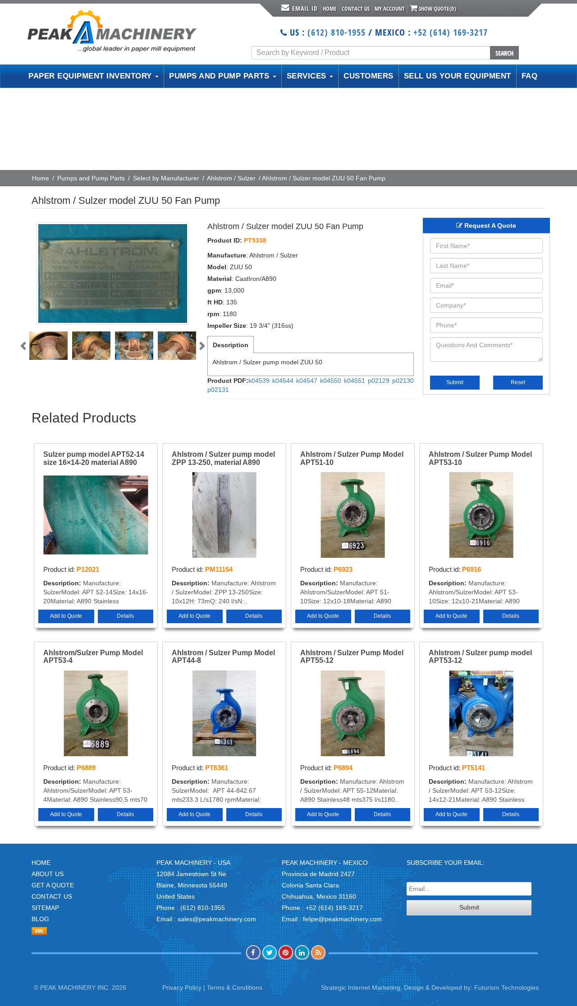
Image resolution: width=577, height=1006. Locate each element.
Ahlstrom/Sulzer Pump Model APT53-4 (93, 657)
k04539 (259, 380)
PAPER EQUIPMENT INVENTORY (91, 76)
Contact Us (356, 9)
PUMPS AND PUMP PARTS (220, 76)
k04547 (306, 380)
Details (125, 616)
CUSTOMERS (368, 76)
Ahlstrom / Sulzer (231, 178)
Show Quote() (436, 9)
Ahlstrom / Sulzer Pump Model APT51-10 (351, 458)
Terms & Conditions (234, 987)
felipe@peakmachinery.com (342, 919)
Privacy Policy (181, 987)
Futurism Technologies (506, 987)
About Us (48, 873)
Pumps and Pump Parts (91, 178)
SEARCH (504, 53)
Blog (40, 919)
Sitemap (45, 907)
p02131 (218, 389)
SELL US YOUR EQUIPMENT (457, 76)
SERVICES (308, 76)
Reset (518, 382)
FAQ (530, 76)
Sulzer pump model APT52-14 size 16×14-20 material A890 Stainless (93, 458)
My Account (390, 9)
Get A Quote (53, 885)
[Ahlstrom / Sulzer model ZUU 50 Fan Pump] (113, 273)
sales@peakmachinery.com (217, 919)
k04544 (282, 380)
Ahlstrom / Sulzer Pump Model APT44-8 (223, 657)
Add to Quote (66, 616)
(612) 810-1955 (336, 32)
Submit (454, 382)
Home (330, 9)
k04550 (330, 380)
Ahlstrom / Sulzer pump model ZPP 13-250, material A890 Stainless (223, 458)
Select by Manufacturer (166, 178)
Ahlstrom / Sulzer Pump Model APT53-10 (480, 458)
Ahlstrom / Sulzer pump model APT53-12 (480, 657)
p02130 (403, 380)
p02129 (378, 380)
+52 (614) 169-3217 (450, 32)
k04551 (354, 380)
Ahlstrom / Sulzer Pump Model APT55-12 (351, 657)
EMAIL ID (305, 8)
